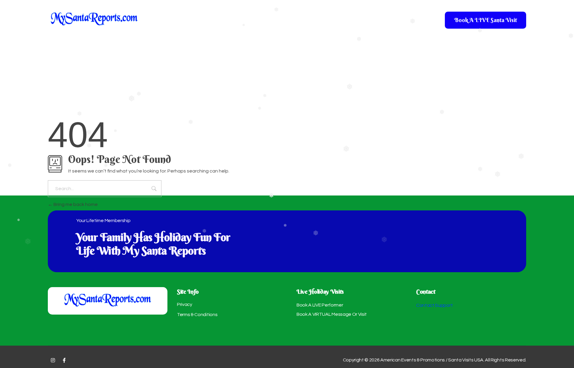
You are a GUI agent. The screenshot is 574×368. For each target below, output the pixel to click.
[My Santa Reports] (94, 18)
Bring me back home (75, 204)
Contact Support (434, 305)
